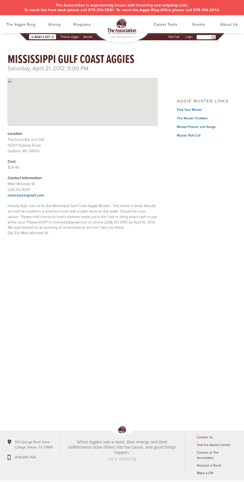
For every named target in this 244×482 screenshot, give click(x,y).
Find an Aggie (70, 37)
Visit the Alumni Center (214, 444)
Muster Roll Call (188, 135)
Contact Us (205, 437)
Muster (88, 37)
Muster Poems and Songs (196, 126)
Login (189, 37)
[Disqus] (83, 310)
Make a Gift (43, 37)
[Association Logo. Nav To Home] (122, 28)
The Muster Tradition (192, 118)
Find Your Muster (189, 109)
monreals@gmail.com (26, 195)
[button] (83, 98)
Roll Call (173, 37)
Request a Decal (209, 465)
